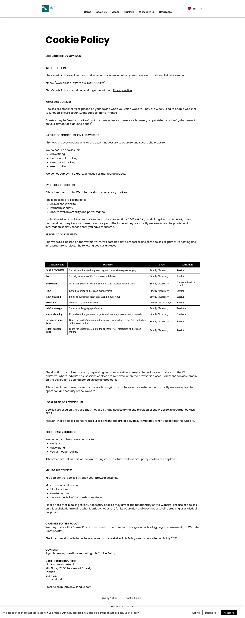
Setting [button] (196, 612)
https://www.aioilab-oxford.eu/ (66, 83)
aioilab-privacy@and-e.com (73, 587)
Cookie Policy (131, 612)
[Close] (241, 612)
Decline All (210, 612)
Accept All (229, 612)
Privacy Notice (122, 90)
